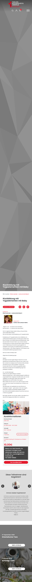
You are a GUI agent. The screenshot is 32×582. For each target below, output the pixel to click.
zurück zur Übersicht (9, 307)
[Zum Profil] (16, 10)
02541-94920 (12, 458)
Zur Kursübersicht (16, 462)
